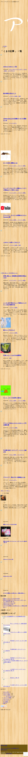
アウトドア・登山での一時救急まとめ (14, 477)
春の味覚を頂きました (9, 93)
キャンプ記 (12, 69)
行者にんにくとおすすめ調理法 (12, 355)
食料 (20, 96)
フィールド (6, 700)
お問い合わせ (4, 749)
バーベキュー (6, 699)
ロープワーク (11, 70)
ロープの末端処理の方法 (19, 616)
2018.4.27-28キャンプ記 (10, 66)
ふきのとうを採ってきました (11, 242)
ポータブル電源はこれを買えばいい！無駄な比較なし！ (14, 593)
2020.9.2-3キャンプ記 (7, 576)
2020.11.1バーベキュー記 (8, 559)
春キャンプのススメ (9, 330)
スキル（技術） (13, 219)
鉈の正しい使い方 (14, 677)
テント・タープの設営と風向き (12, 398)
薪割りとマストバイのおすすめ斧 (10, 524)
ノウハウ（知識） (13, 96)
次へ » (8, 490)
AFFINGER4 (9, 753)
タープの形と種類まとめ (10, 163)
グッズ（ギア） (19, 69)
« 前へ (2, 490)
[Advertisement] (14, 142)
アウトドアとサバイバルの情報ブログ (10, 748)
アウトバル (4, 745)
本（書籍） (6, 701)
